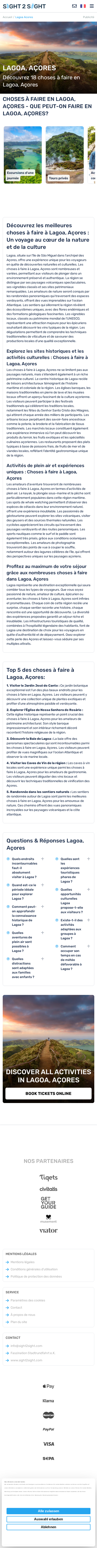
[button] (83, 6)
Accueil (7, 17)
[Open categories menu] (91, 6)
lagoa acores (24, 17)
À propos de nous (23, 1315)
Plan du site (19, 1322)
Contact (16, 1308)
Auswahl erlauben (48, 1519)
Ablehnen (48, 1527)
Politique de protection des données (36, 1276)
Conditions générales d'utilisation (34, 1269)
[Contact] (74, 6)
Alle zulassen (48, 1511)
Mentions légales (23, 1262)
